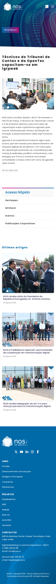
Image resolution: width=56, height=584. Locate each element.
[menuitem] (28, 466)
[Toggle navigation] (52, 6)
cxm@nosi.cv (14, 551)
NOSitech (10, 208)
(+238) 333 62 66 (10, 548)
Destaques (11, 200)
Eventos (9, 215)
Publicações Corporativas (20, 223)
